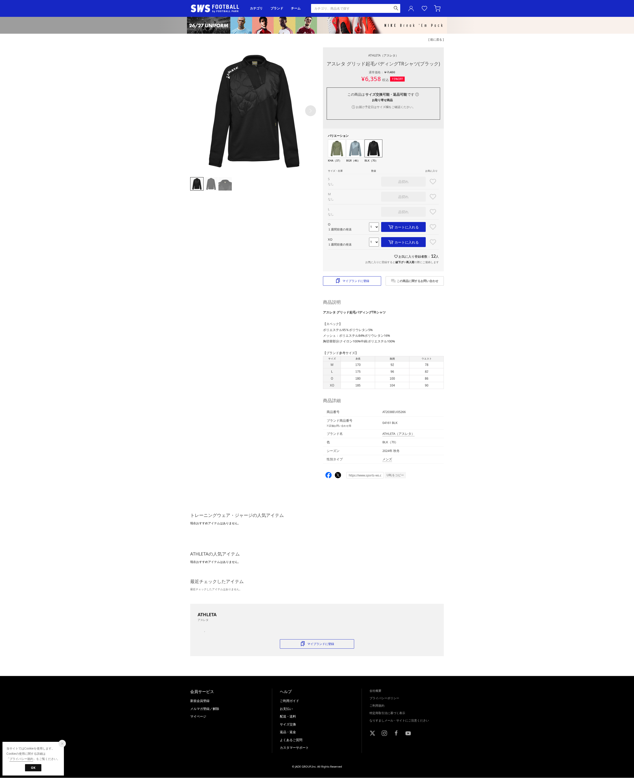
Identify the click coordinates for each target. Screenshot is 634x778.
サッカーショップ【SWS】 (216, 8)
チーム (296, 8)
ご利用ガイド (289, 700)
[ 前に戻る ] (436, 39)
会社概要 (375, 691)
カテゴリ (256, 8)
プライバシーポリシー (384, 698)
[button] (310, 110)
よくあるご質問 (291, 740)
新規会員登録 (200, 700)
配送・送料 (288, 716)
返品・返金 (288, 732)
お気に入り (424, 8)
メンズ (387, 459)
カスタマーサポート (294, 747)
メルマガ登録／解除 (204, 708)
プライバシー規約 (21, 759)
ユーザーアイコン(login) (411, 8)
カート (438, 8)
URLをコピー (395, 475)
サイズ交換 (288, 724)
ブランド (276, 8)
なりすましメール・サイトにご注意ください (399, 720)
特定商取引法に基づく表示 (387, 713)
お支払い (286, 708)
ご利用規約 (377, 705)
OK (33, 768)
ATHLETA (383, 55)
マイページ (198, 716)
